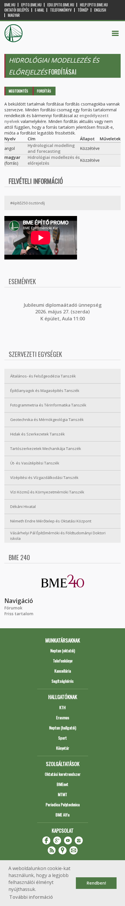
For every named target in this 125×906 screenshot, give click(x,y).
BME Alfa (62, 814)
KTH (62, 707)
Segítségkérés (62, 681)
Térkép (83, 10)
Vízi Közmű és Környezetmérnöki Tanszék (47, 492)
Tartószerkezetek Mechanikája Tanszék (45, 448)
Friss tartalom (18, 613)
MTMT (62, 794)
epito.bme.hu (31, 5)
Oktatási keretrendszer (63, 774)
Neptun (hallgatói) (62, 728)
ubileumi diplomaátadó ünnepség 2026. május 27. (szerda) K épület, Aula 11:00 (63, 312)
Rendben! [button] (96, 883)
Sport (62, 738)
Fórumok (13, 608)
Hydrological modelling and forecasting (51, 148)
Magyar (14, 15)
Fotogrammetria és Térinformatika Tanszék (48, 405)
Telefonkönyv (61, 10)
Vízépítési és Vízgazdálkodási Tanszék (44, 477)
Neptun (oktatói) (62, 650)
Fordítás (44, 90)
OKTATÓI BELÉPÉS (16, 10)
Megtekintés (18, 90)
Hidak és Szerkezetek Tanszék (37, 434)
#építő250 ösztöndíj (27, 203)
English (100, 10)
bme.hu (9, 5)
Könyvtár (62, 748)
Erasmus (62, 717)
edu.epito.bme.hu (60, 5)
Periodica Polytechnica (63, 804)
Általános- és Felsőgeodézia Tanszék (43, 376)
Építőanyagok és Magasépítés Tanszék (44, 390)
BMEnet (62, 784)
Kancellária (62, 671)
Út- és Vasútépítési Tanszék (34, 463)
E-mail (39, 10)
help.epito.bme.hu (94, 5)
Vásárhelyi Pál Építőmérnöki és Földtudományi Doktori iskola (58, 535)
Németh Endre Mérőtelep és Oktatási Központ (50, 521)
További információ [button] (31, 897)
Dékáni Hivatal (23, 506)
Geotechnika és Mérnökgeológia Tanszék (47, 419)
